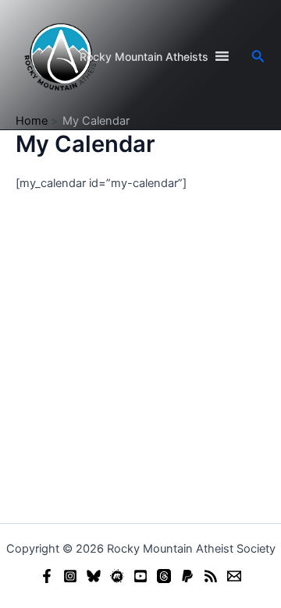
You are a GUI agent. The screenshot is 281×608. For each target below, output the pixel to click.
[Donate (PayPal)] (187, 576)
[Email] (234, 576)
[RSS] (211, 576)
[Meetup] (117, 576)
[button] (258, 56)
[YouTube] (140, 576)
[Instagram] (70, 576)
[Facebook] (47, 576)
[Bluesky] (94, 576)
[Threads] (164, 576)
